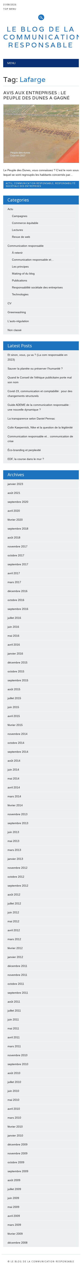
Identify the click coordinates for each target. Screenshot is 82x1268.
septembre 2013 (18, 823)
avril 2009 (14, 1215)
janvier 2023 (15, 484)
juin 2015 (13, 707)
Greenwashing (17, 312)
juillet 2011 (14, 1010)
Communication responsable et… (33, 259)
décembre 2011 (17, 966)
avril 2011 (14, 1037)
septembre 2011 (18, 992)
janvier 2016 (15, 653)
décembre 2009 (17, 1144)
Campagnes (19, 216)
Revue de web (21, 236)
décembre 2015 (17, 662)
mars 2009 (14, 1224)
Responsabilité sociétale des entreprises (40, 184)
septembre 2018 (18, 528)
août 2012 (14, 894)
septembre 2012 (18, 885)
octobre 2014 (16, 742)
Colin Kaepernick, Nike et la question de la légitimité (40, 427)
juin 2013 (13, 832)
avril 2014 (14, 787)
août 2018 (14, 537)
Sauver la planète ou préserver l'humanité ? (35, 368)
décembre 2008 (17, 1242)
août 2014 (14, 760)
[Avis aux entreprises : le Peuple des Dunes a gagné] (41, 161)
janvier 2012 (15, 957)
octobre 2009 (16, 1162)
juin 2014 (13, 769)
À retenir (17, 252)
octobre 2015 (16, 671)
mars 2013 (14, 849)
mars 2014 (14, 796)
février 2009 (15, 1233)
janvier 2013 (15, 858)
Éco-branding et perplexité (24, 450)
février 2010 (15, 1126)
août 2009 (14, 1180)
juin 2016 (13, 626)
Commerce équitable (25, 223)
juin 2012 (13, 912)
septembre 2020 (18, 501)
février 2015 (15, 725)
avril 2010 (14, 1108)
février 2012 (15, 948)
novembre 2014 (17, 733)
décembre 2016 (17, 591)
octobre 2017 (16, 555)
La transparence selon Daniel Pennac (31, 418)
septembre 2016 (18, 608)
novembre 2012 (17, 867)
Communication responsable (34, 183)
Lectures (17, 229)
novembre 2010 (17, 1055)
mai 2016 (13, 635)
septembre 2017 (18, 564)
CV (9, 303)
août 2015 (14, 689)
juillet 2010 (14, 1082)
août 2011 (14, 1001)
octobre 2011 (16, 983)
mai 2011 (13, 1028)
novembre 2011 (17, 974)
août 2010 (14, 1073)
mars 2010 (14, 1117)
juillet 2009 (14, 1189)
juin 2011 (13, 1019)
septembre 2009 (18, 1171)
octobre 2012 (16, 876)
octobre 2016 (16, 600)
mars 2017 (14, 582)
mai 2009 (13, 1206)
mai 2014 (13, 778)
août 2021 (14, 492)
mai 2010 (13, 1099)
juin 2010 (13, 1090)
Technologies (20, 294)
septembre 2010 (18, 1064)
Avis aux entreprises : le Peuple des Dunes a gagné (36, 95)
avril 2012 (14, 930)
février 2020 (15, 519)
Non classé (14, 330)
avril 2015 (14, 716)
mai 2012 (13, 921)
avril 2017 (14, 573)
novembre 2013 (17, 814)
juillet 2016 (14, 617)
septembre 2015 (18, 680)
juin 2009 (13, 1198)
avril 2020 (14, 510)
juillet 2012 (14, 903)
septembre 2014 (18, 751)
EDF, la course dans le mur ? (26, 459)
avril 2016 (14, 644)
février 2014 (15, 805)
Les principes (20, 266)
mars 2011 (14, 1046)
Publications (19, 280)
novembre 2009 (17, 1153)
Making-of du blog (23, 273)
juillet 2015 (14, 698)
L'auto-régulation (18, 321)
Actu (9, 183)
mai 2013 (13, 841)
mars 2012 (14, 939)
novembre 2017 (17, 546)
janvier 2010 (15, 1135)
